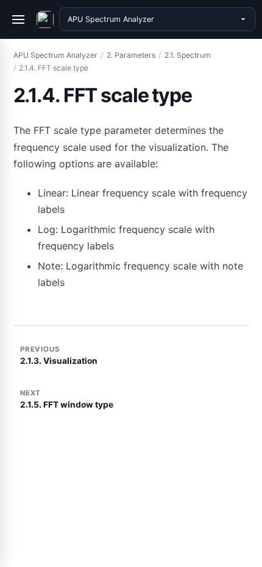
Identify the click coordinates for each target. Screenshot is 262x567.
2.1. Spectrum (188, 55)
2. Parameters (131, 55)
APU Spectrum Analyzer (55, 55)
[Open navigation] (19, 19)
